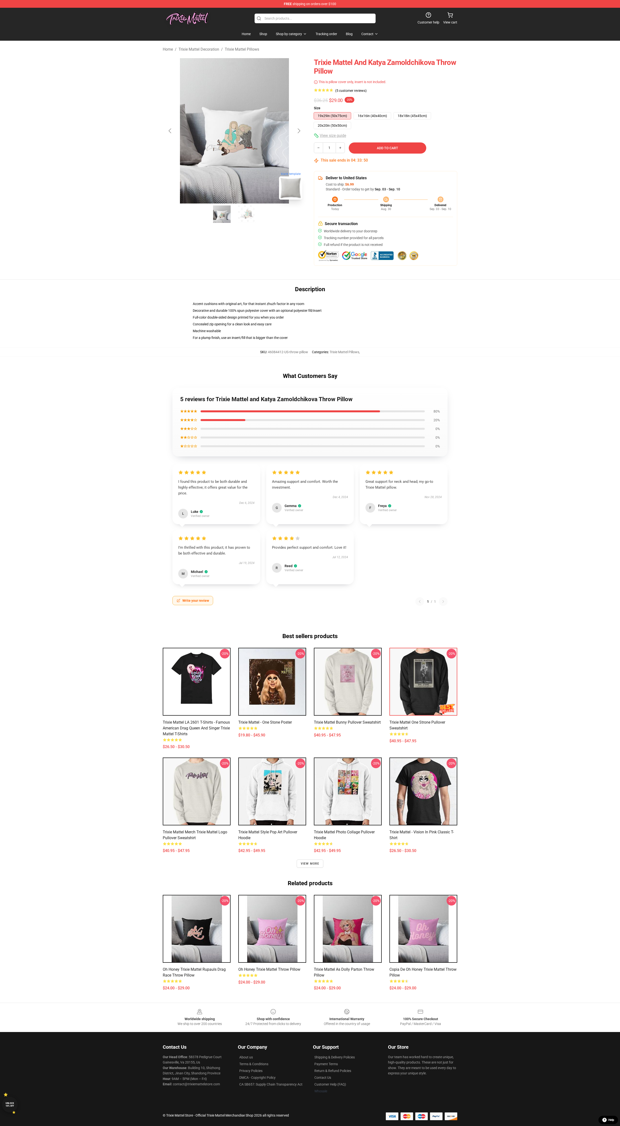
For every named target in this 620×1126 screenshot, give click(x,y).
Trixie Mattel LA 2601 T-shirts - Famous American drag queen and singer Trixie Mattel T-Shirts (196, 728)
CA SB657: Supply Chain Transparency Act (270, 1084)
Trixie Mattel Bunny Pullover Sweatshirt (347, 722)
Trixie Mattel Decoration (198, 49)
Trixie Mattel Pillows (242, 49)
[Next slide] (299, 131)
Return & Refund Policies (332, 1071)
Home (168, 49)
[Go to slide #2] (247, 214)
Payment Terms (326, 1064)
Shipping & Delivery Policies (334, 1057)
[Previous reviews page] (419, 601)
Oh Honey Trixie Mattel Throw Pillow (269, 969)
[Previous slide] (170, 131)
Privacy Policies (251, 1071)
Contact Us (322, 1077)
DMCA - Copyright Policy (257, 1077)
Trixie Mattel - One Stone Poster (265, 722)
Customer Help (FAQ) (330, 1084)
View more (310, 863)
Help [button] (611, 1120)
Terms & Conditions (253, 1064)
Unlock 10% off (10, 1104)
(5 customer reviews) (351, 91)
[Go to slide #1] (221, 214)
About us (246, 1057)
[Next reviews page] (443, 601)
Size (317, 108)
